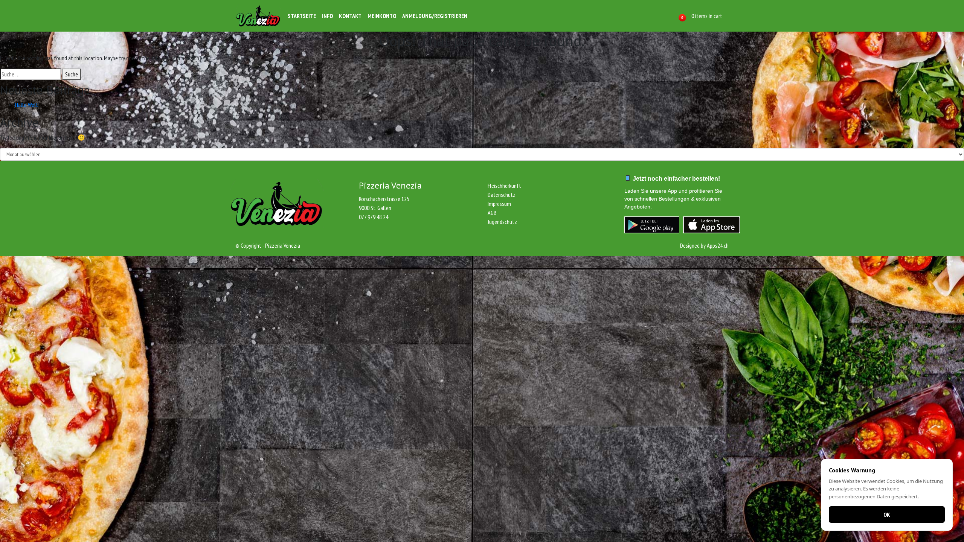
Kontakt (350, 16)
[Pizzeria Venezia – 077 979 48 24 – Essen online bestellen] (258, 15)
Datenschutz (502, 194)
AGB (492, 212)
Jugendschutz (502, 221)
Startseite (302, 16)
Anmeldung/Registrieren (434, 16)
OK (886, 514)
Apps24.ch (718, 245)
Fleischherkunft (504, 185)
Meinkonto (382, 16)
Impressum (499, 203)
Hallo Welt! (27, 104)
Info (327, 16)
